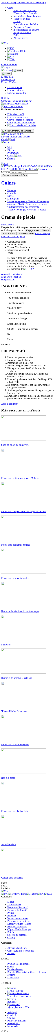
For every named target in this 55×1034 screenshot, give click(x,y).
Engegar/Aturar (33, 230)
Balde (16, 35)
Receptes (11, 190)
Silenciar (46, 230)
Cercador (5, 172)
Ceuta (10, 7)
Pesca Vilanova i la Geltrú (25, 24)
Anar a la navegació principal (15, 2)
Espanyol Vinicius (22, 32)
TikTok (16, 21)
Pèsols (11, 224)
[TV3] (12, 134)
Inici (9, 147)
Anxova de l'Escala (22, 27)
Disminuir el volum (26, 233)
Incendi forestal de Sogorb (26, 29)
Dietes (10, 196)
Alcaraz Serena (20, 38)
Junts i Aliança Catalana (25, 10)
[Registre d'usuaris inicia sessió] (17, 70)
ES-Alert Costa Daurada (25, 13)
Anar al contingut (37, 2)
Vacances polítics (21, 18)
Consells (11, 193)
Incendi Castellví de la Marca (27, 16)
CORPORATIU (9, 64)
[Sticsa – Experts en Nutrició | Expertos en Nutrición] (28, 269)
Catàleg (26, 136)
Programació (16, 136)
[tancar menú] (5, 142)
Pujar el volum (8, 233)
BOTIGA (23, 169)
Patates (4, 224)
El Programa (13, 198)
